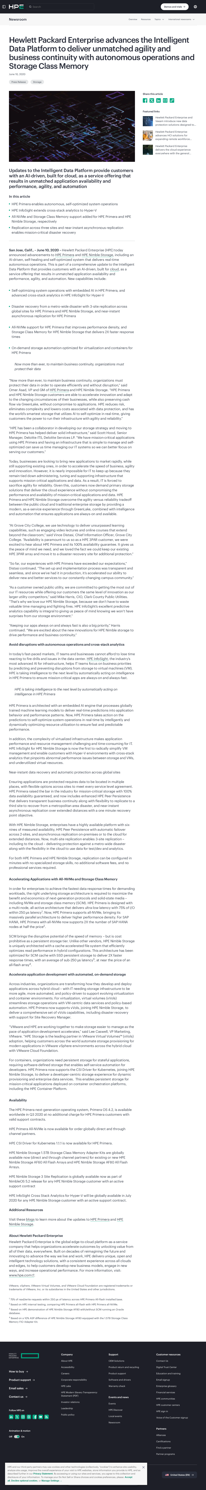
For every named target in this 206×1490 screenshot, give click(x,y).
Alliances (161, 1435)
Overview (133, 19)
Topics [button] (158, 19)
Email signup (163, 1379)
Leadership (67, 1408)
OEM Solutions (116, 1360)
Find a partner (163, 1447)
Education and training (168, 1373)
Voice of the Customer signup (172, 1417)
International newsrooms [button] (179, 19)
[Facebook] (35, 1417)
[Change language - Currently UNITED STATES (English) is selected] (195, 6)
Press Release (18, 82)
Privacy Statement (43, 1473)
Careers (65, 1373)
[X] (17, 1417)
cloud (114, 269)
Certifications (163, 1441)
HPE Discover (116, 1409)
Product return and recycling (124, 1367)
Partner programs (165, 1454)
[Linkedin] (11, 1417)
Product (20, 1380)
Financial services (165, 1392)
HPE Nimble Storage (97, 255)
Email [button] (16, 1388)
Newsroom (114, 1422)
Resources (146, 19)
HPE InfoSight (97, 659)
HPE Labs (66, 1386)
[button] (143, 1467)
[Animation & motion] (17, 1436)
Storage (37, 82)
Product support (117, 1373)
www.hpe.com (20, 1275)
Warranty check (117, 1386)
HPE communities (165, 1398)
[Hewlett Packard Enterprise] (16, 7)
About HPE (66, 1360)
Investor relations (70, 1402)
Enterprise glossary (166, 1386)
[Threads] (29, 1417)
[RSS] (46, 1417)
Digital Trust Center (166, 1367)
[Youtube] (40, 1417)
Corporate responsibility (74, 1379)
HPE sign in (162, 1411)
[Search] (30, 6)
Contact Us (162, 1360)
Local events (115, 1416)
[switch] (15, 1437)
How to (16, 1371)
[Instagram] (23, 1417)
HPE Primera (64, 255)
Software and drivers (120, 1379)
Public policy (67, 1414)
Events (112, 1403)
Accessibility (67, 1367)
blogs (30, 1219)
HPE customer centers (168, 1405)
